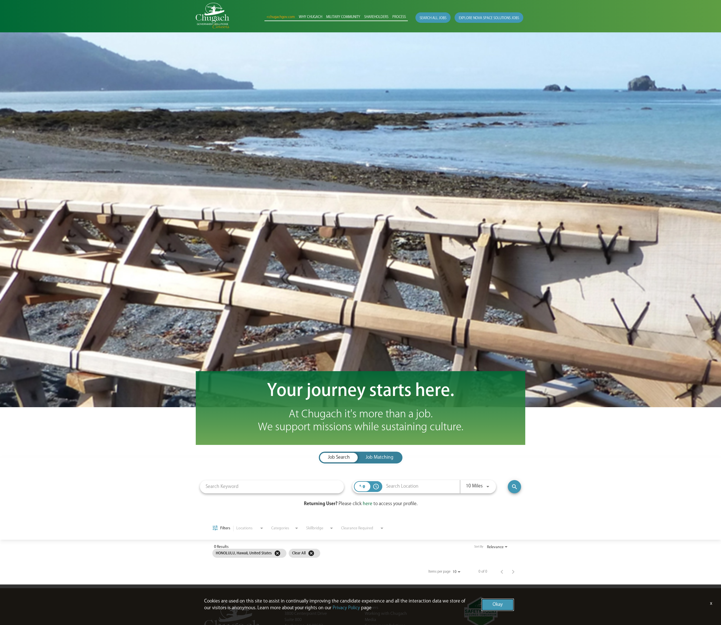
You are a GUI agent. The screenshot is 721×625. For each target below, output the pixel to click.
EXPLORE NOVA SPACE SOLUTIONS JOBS (489, 18)
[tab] (338, 457)
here (367, 504)
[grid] (349, 553)
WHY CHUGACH (310, 17)
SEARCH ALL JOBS (433, 18)
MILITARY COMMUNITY (343, 17)
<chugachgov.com (280, 17)
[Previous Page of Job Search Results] (502, 571)
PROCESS (399, 17)
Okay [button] (498, 604)
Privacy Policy (346, 608)
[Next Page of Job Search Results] (513, 571)
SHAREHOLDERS (376, 17)
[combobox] (272, 486)
